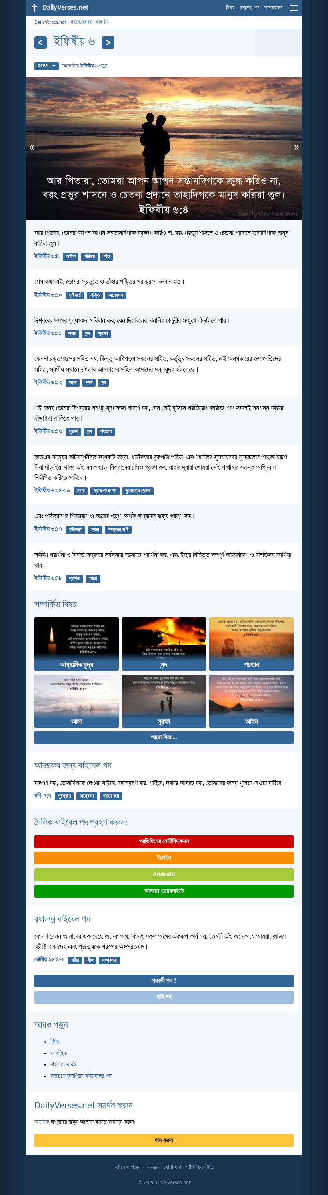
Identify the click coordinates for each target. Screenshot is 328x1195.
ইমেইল (164, 858)
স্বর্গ (89, 382)
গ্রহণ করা (111, 796)
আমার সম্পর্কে (126, 1168)
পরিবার (89, 256)
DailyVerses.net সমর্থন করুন (83, 1106)
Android (164, 874)
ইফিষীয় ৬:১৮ (48, 578)
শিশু (107, 256)
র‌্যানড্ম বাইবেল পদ (62, 920)
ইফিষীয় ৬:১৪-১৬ (52, 491)
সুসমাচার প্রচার (137, 491)
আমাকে (41, 1122)
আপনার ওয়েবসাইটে (164, 891)
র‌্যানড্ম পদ (249, 8)
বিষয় (230, 8)
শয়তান (106, 431)
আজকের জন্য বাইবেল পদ (73, 766)
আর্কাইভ (58, 1053)
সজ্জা (72, 333)
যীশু (90, 960)
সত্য (81, 491)
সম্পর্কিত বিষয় (55, 605)
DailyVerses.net (50, 22)
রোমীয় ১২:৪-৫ (49, 960)
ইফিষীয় (102, 22)
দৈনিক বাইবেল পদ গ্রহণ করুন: (80, 823)
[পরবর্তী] (108, 42)
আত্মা (73, 382)
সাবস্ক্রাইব (273, 8)
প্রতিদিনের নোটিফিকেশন (164, 841)
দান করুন (164, 1140)
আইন (71, 256)
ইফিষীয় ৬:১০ (48, 295)
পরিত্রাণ (75, 529)
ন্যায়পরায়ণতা (105, 491)
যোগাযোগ (172, 1168)
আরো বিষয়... (164, 737)
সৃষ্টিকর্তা (75, 295)
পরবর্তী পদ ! (164, 981)
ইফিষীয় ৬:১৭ (48, 529)
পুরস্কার (64, 796)
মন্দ (87, 333)
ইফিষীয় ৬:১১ (48, 333)
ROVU (44, 66)
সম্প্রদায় (109, 960)
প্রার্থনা (74, 578)
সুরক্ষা (103, 333)
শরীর (75, 960)
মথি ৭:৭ (42, 796)
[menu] (294, 11)
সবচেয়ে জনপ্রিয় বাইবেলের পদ (81, 1076)
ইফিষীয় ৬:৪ (46, 256)
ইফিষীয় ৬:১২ (48, 382)
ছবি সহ (164, 997)
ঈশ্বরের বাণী (118, 529)
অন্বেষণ (115, 295)
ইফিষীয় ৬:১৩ (48, 431)
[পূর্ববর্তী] (40, 42)
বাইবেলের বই (81, 22)
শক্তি (95, 295)
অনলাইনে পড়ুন (84, 66)
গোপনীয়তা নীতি (200, 1168)
